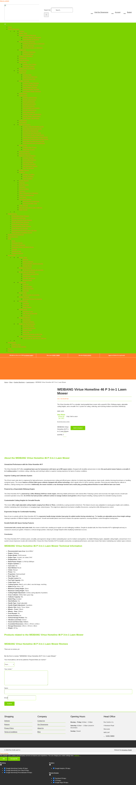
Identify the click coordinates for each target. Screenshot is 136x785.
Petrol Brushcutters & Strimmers (33, 48)
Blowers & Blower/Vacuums (27, 35)
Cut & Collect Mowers (29, 160)
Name (6, 688)
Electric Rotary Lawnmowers (31, 116)
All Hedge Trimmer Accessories (32, 299)
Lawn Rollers (23, 120)
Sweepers (22, 191)
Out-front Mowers (28, 162)
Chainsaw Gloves (17, 243)
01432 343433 (87, 355)
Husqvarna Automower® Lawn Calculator (24, 230)
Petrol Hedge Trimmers (30, 87)
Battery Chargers (28, 261)
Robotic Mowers (24, 170)
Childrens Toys (16, 344)
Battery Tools (23, 33)
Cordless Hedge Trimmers (31, 83)
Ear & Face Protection (18, 245)
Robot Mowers (12, 214)
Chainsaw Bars (27, 286)
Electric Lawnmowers (29, 99)
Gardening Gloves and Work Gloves (23, 247)
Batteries (25, 259)
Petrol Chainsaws (28, 54)
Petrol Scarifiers (27, 178)
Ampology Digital (126, 750)
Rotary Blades (27, 307)
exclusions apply (28, 355)
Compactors (23, 58)
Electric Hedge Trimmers (30, 85)
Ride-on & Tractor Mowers (27, 324)
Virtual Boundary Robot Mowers (21, 226)
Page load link (4, 753)
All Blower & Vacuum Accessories (33, 270)
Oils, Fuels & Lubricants (30, 313)
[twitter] (9, 744)
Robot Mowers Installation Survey (22, 232)
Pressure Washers (24, 153)
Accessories (12, 255)
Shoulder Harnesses (29, 278)
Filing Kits (26, 290)
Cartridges (26, 303)
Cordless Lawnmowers (30, 97)
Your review (8, 669)
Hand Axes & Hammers (30, 77)
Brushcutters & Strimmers (27, 41)
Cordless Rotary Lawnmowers (32, 114)
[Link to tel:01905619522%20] (104, 736)
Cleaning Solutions (28, 322)
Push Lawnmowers (29, 106)
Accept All (14, 759)
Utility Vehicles (23, 205)
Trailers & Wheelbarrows (26, 195)
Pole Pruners (23, 145)
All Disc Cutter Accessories (31, 295)
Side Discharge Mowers (30, 166)
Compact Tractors (28, 158)
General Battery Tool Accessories (33, 263)
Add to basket (78, 428)
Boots (13, 241)
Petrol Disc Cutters (28, 66)
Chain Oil (25, 284)
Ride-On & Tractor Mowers (27, 155)
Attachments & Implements (31, 201)
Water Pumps (23, 209)
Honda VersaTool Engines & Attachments (35, 137)
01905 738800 (56, 355)
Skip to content (4, 1)
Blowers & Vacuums (25, 268)
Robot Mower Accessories (20, 228)
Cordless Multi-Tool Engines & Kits (33, 126)
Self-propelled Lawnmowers (31, 108)
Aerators (21, 31)
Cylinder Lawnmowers (29, 110)
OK (4, 759)
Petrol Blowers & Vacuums (31, 39)
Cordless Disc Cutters (29, 64)
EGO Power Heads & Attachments (33, 135)
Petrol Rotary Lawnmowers (31, 118)
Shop (10, 382)
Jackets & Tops (16, 251)
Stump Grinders (24, 189)
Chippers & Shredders (26, 56)
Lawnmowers (23, 95)
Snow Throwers (24, 185)
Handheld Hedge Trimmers (31, 89)
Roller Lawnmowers (29, 112)
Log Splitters (23, 122)
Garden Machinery (13, 29)
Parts (9, 349)
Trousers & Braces (17, 253)
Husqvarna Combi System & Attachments (35, 139)
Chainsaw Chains (28, 288)
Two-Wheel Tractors (25, 199)
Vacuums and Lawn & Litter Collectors (30, 207)
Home (10, 27)
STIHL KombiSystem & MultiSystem (34, 143)
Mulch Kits (26, 305)
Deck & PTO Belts (28, 326)
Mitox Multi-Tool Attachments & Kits (33, 141)
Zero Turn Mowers (28, 168)
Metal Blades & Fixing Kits (31, 274)
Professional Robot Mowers (20, 224)
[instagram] (12, 744)
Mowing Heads (27, 280)
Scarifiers (22, 172)
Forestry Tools (27, 75)
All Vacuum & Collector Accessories (30, 336)
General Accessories (29, 328)
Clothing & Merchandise (19, 346)
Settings (76, 755)
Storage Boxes (27, 266)
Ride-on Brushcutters (29, 164)
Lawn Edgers (23, 93)
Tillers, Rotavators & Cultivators (28, 193)
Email (6, 698)
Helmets (14, 249)
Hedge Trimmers (24, 81)
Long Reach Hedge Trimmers (32, 91)
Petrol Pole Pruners (29, 149)
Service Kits (26, 315)
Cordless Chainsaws (29, 52)
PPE (9, 239)
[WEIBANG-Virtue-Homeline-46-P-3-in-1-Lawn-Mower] (28, 419)
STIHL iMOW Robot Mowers (20, 222)
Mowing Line (26, 276)
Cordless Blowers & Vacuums (32, 37)
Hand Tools (22, 72)
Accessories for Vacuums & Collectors (34, 338)
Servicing (11, 351)
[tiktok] (16, 744)
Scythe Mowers (24, 180)
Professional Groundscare (16, 234)
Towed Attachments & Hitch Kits (32, 334)
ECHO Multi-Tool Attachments (32, 133)
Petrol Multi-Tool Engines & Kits (32, 129)
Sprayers (22, 183)
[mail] (23, 744)
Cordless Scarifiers (28, 174)
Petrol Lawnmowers (29, 102)
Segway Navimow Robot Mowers (22, 220)
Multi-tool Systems (24, 124)
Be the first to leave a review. (63, 421)
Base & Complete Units (30, 203)
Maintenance (23, 309)
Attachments (27, 320)
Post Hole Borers (24, 151)
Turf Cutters (22, 197)
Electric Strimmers (28, 46)
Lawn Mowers (23, 301)
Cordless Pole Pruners (30, 147)
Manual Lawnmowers (29, 104)
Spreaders (22, 187)
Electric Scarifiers (28, 176)
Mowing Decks (27, 330)
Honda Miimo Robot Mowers (20, 216)
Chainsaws (22, 50)
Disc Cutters (23, 62)
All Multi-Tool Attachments (30, 131)
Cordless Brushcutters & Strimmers (34, 43)
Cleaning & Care (28, 311)
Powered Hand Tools (29, 79)
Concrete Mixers (24, 60)
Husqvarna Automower (19, 218)
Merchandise (12, 342)
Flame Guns (23, 70)
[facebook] (5, 744)
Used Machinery (13, 236)
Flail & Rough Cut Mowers (27, 68)
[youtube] (20, 744)
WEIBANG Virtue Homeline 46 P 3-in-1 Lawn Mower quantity (63, 430)
